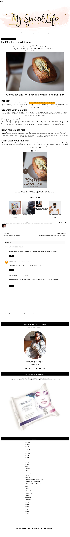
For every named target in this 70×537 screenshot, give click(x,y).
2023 (26, 506)
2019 (26, 464)
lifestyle (20, 223)
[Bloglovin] (40, 369)
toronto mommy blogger (46, 223)
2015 (26, 455)
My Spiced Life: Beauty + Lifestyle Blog (30, 528)
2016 (26, 458)
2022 (26, 504)
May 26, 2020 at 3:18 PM (30, 247)
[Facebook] (36, 369)
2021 (26, 502)
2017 (26, 460)
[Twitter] (26, 369)
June (27, 486)
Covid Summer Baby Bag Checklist (28, 215)
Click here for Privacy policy (35, 327)
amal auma (13, 275)
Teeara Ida (12, 261)
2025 (26, 511)
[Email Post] (27, 222)
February (28, 470)
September (28, 493)
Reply (11, 255)
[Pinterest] (33, 369)
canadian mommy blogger (11, 223)
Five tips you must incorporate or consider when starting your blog (41, 208)
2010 (26, 444)
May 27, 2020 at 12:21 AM (24, 261)
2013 (26, 451)
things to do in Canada (34, 223)
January (27, 468)
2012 (26, 449)
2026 (26, 513)
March (27, 473)
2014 (26, 453)
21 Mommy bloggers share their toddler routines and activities (15, 216)
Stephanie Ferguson (16, 247)
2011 (26, 446)
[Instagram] (29, 369)
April (27, 475)
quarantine (25, 223)
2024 (26, 509)
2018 (26, 462)
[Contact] (44, 369)
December (28, 499)
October (28, 495)
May (27, 477)
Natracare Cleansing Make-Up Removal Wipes (35, 378)
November (28, 497)
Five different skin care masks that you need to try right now (55, 216)
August (27, 491)
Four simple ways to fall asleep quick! (33, 481)
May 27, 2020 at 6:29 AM (24, 275)
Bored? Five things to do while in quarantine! (34, 479)
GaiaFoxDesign (50, 528)
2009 (26, 442)
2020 (26, 466)
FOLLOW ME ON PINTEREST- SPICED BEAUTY (42, 103)
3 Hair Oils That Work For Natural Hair (33, 483)
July (27, 488)
